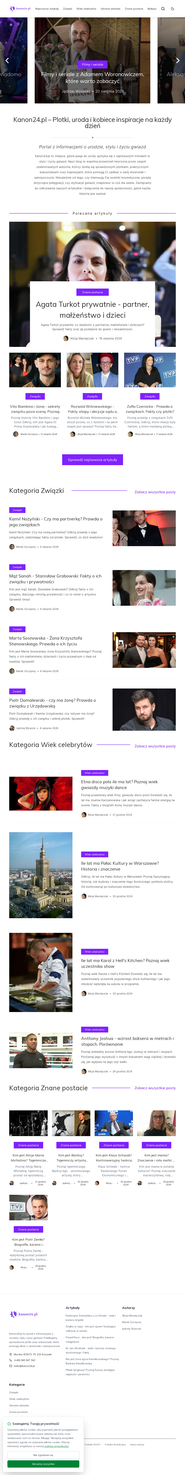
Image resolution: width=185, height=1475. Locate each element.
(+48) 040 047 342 (24, 1360)
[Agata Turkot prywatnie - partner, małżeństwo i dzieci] (92, 284)
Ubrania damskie (111, 8)
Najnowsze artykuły (47, 8)
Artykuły (73, 1308)
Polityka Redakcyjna (115, 1444)
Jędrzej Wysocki (131, 1328)
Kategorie (17, 1384)
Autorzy (128, 1308)
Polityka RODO (92, 1444)
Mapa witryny (137, 1444)
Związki (67, 8)
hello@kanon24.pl (24, 1366)
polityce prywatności (56, 1446)
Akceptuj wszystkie (43, 1464)
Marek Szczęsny (131, 1322)
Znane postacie (134, 8)
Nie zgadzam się (43, 1455)
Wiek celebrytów (86, 8)
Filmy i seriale (92, 64)
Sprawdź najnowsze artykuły (92, 459)
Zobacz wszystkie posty (155, 492)
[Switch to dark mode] (172, 8)
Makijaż (152, 8)
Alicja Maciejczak (132, 1315)
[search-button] (163, 9)
